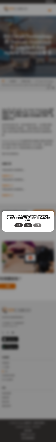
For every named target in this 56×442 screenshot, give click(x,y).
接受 (18, 225)
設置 (37, 225)
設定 (15, 218)
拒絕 (28, 225)
